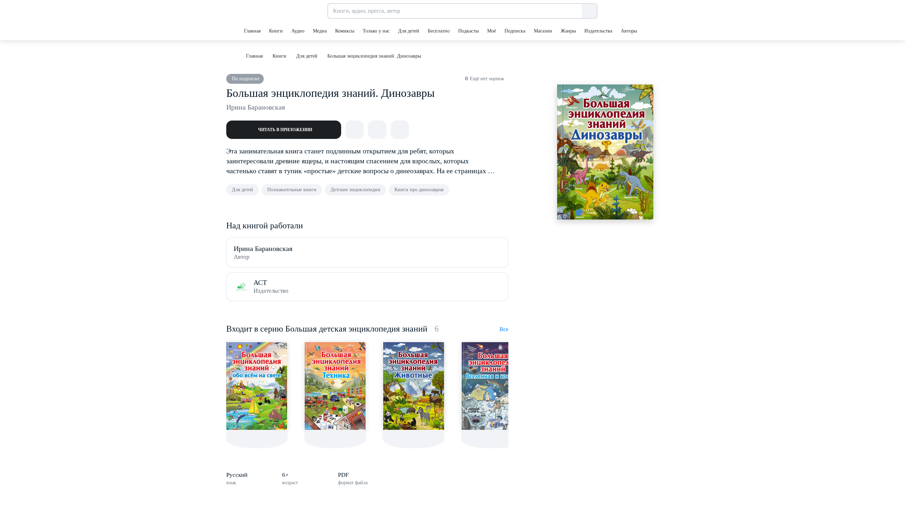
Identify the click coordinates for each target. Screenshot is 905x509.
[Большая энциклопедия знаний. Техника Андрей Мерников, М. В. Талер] (335, 386)
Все (504, 329)
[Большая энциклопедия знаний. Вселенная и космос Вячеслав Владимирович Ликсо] (492, 386)
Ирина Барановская (255, 107)
